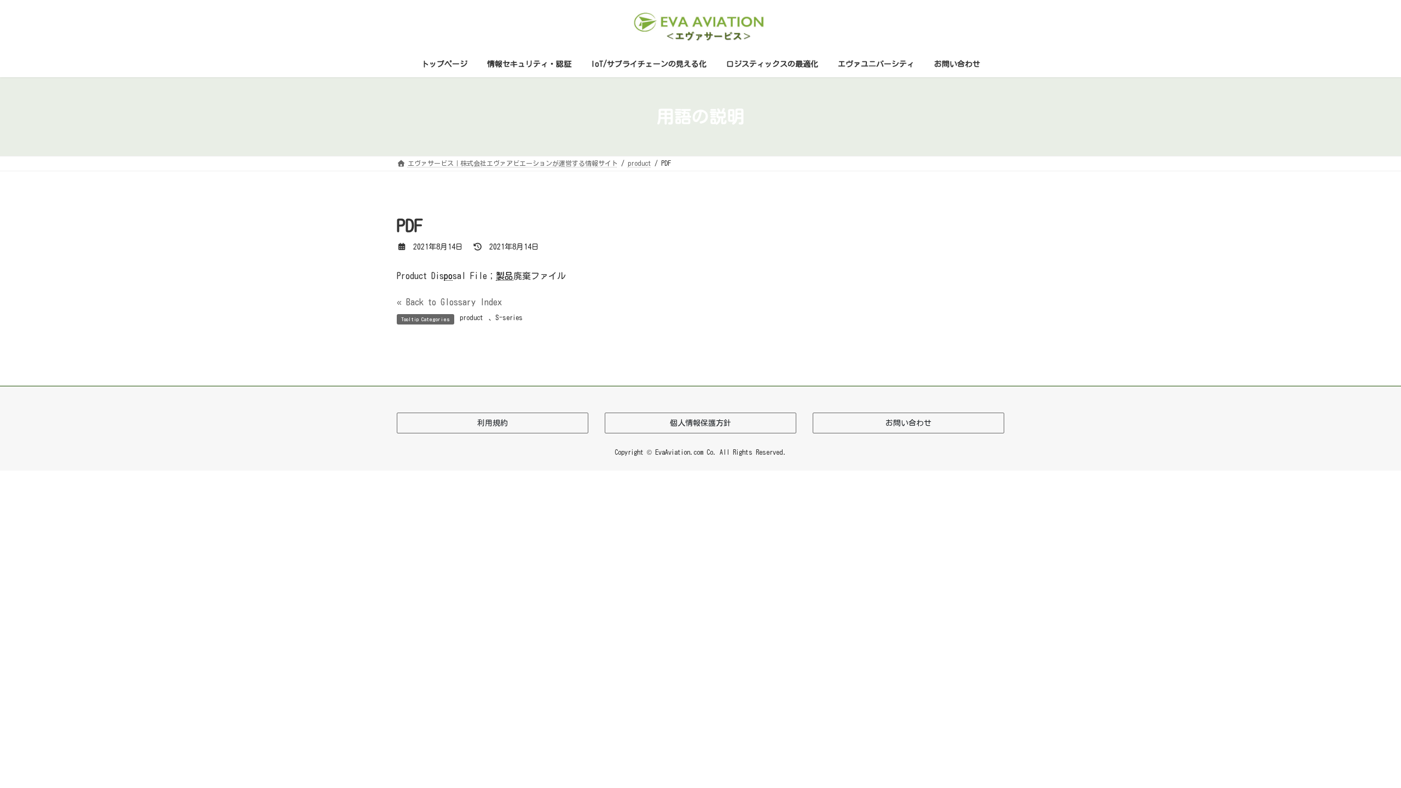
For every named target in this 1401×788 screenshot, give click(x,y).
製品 (504, 275)
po (448, 275)
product (471, 317)
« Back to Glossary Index (449, 302)
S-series (509, 317)
